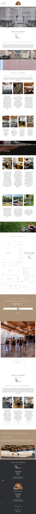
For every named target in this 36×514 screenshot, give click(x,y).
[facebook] (2, 480)
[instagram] (3, 480)
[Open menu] (34, 3)
